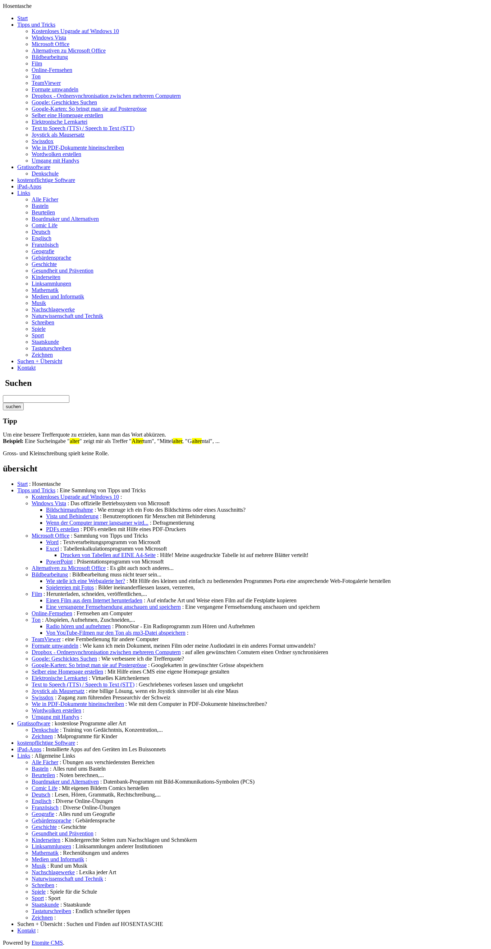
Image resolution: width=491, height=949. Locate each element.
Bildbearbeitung (50, 57)
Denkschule (45, 173)
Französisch (45, 245)
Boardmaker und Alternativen (65, 219)
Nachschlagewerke (53, 309)
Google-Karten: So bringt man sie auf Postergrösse (89, 109)
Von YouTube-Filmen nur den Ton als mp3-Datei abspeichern (115, 633)
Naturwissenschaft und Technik (67, 316)
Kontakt (26, 368)
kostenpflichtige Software (46, 180)
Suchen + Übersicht (39, 361)
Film (37, 63)
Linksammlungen (51, 283)
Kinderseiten (46, 277)
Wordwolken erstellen (56, 154)
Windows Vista (49, 38)
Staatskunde (45, 342)
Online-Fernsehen (52, 70)
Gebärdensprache (51, 258)
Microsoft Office (50, 44)
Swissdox (43, 141)
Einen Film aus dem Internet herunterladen (94, 600)
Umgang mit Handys (55, 161)
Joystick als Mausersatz (58, 135)
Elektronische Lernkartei (59, 122)
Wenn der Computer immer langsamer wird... (97, 523)
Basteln (40, 206)
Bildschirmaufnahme (69, 510)
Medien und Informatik (58, 296)
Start (22, 18)
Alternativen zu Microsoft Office (69, 50)
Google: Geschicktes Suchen (64, 102)
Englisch (41, 238)
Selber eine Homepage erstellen (67, 115)
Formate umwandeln (55, 89)
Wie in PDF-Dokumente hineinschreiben (78, 148)
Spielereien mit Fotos (70, 587)
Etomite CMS (47, 943)
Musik (39, 303)
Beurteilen (43, 212)
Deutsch (41, 232)
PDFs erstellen (62, 529)
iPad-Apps (29, 186)
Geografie (43, 251)
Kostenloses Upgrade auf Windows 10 (75, 31)
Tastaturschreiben (51, 348)
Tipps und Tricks (36, 25)
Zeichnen (42, 355)
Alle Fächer (45, 199)
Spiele (39, 329)
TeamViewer (46, 83)
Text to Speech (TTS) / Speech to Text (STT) (83, 128)
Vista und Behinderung (72, 516)
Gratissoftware (33, 167)
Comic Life (45, 225)
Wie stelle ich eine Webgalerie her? (85, 581)
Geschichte (44, 264)
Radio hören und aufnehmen (78, 626)
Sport (38, 335)
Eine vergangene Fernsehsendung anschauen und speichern (113, 607)
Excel (52, 549)
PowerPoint (59, 561)
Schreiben (43, 322)
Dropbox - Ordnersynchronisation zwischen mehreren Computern (106, 96)
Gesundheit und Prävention (62, 271)
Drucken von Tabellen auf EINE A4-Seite (108, 555)
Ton (36, 76)
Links (23, 193)
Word (52, 542)
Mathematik (45, 290)
